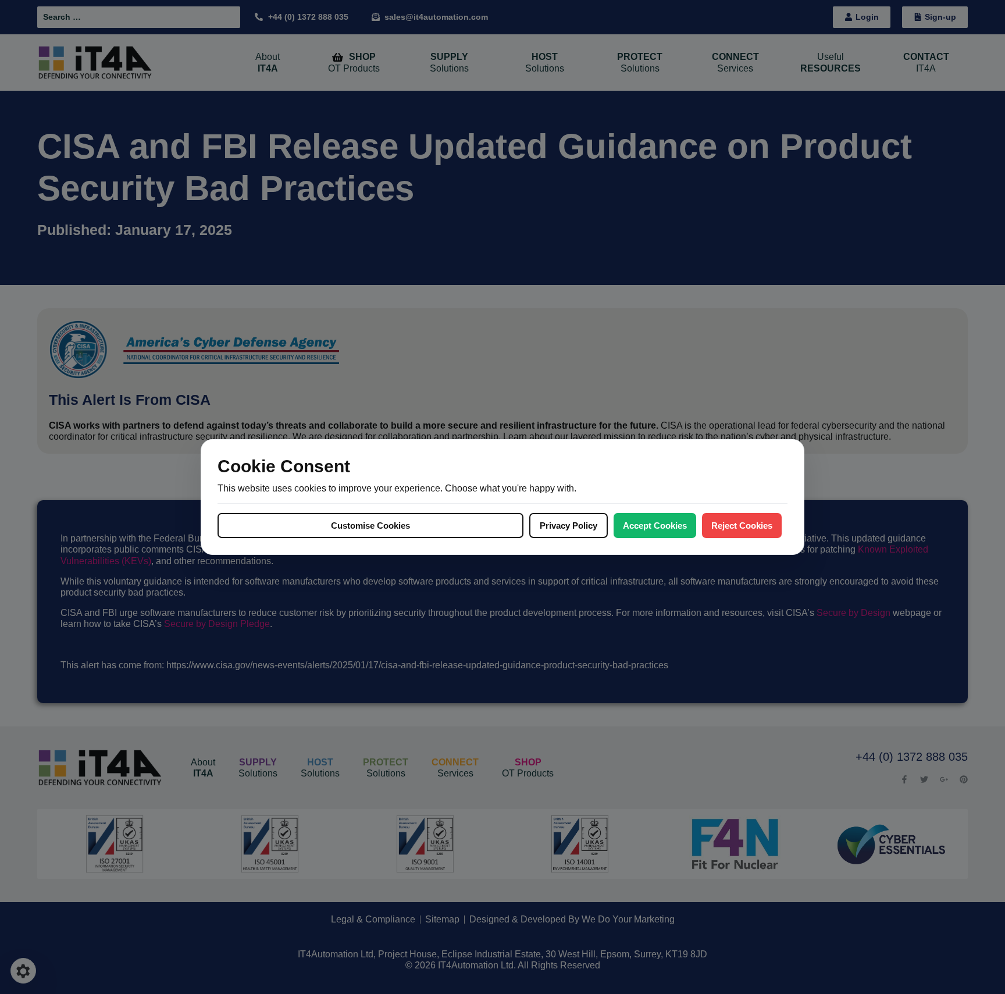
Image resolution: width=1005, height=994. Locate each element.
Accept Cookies (655, 525)
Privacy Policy (568, 525)
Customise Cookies (370, 525)
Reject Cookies (741, 525)
